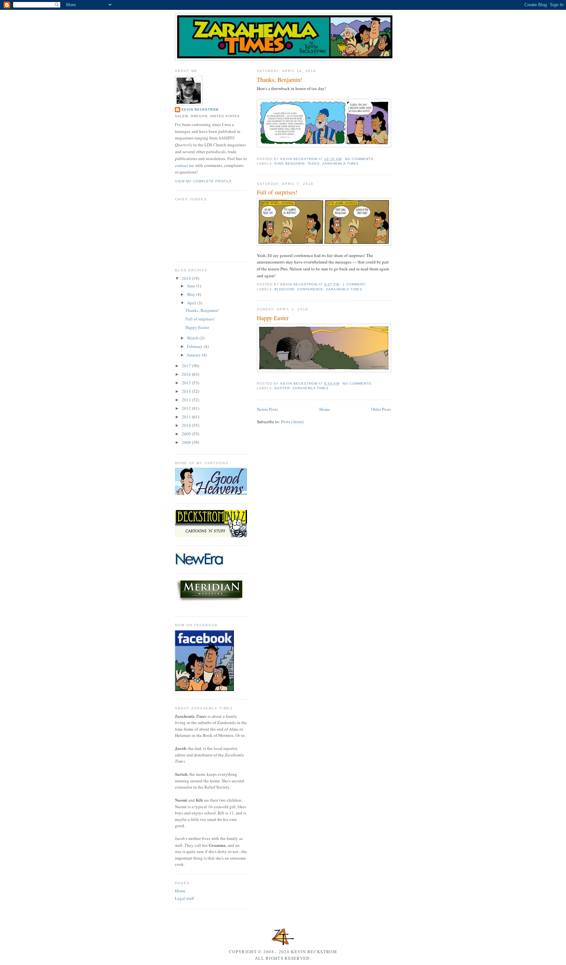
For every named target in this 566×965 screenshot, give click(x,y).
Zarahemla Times (340, 163)
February (195, 346)
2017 (187, 366)
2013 (187, 400)
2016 (187, 374)
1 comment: (355, 284)
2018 (187, 278)
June (191, 286)
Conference (310, 289)
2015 (187, 383)
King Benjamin (289, 163)
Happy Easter (273, 318)
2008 (187, 442)
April (192, 303)
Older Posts (381, 409)
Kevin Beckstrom (199, 109)
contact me (184, 165)
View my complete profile (203, 181)
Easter (282, 388)
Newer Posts (267, 409)
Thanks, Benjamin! (279, 79)
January (194, 355)
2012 (187, 408)
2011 (187, 417)
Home (324, 409)
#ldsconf (284, 289)
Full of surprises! (277, 192)
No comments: (360, 159)
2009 (187, 434)
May (191, 294)
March (193, 338)
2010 (187, 425)
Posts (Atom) (292, 422)
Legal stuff (184, 898)
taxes (313, 163)
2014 (187, 391)
